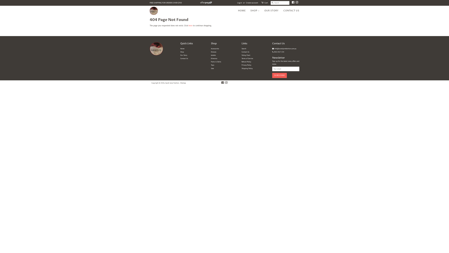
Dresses (213, 52)
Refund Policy (246, 62)
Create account (252, 3)
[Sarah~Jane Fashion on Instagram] (297, 3)
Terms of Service (247, 58)
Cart (266, 3)
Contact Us (291, 10)
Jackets (213, 55)
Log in (239, 3)
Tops (212, 65)
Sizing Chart (246, 55)
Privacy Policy (246, 65)
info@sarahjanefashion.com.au (285, 49)
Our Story (271, 10)
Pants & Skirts (216, 62)
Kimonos (214, 58)
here (190, 25)
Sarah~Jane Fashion (172, 83)
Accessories (215, 49)
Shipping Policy (247, 68)
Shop (254, 10)
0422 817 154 (278, 52)
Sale (212, 68)
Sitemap (183, 83)
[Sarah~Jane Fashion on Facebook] (293, 3)
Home (242, 10)
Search (244, 49)
